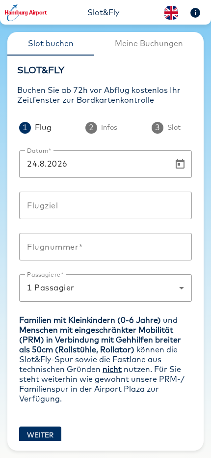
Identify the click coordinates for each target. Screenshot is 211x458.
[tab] (50, 44)
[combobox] (105, 205)
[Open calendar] (180, 164)
